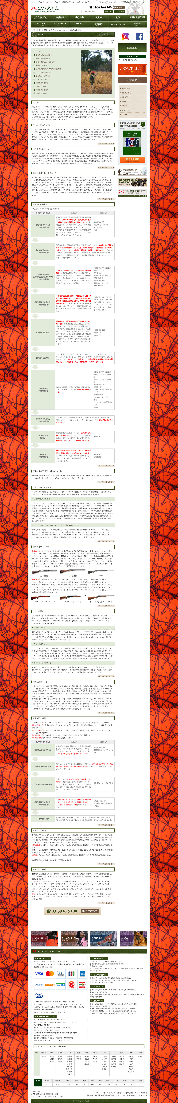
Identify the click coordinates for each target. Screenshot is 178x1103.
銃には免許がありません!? (45, 62)
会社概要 (90, 1095)
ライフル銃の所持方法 (44, 72)
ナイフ (137, 1093)
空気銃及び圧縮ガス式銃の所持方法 (48, 69)
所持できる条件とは (43, 58)
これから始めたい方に (44, 55)
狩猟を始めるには (42, 83)
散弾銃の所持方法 (42, 65)
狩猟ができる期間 (42, 90)
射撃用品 (130, 1093)
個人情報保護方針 (100, 1095)
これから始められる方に (111, 1093)
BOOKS (125, 106)
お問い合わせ (131, 1095)
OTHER (125, 115)
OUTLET (125, 110)
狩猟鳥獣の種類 (41, 93)
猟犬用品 (144, 1093)
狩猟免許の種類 (41, 86)
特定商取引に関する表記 (129, 2)
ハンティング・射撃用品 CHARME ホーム (46, 30)
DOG (124, 101)
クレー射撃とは (41, 79)
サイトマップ (142, 2)
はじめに (39, 51)
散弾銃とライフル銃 (43, 76)
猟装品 (123, 1093)
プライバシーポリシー (112, 2)
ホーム (101, 2)
